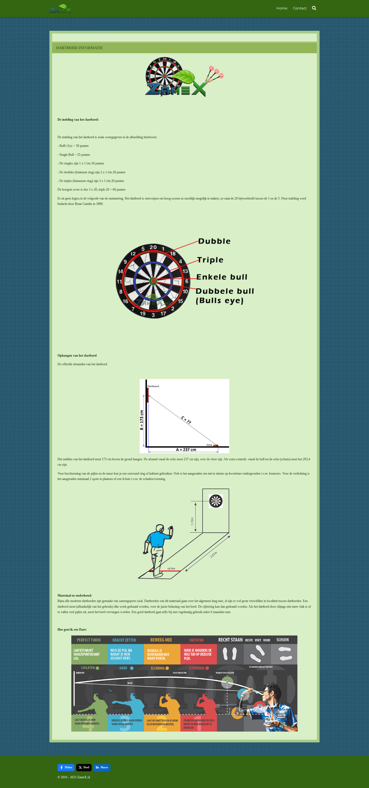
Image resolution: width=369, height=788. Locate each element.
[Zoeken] (314, 8)
